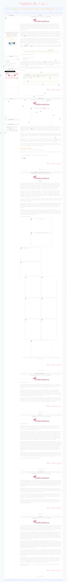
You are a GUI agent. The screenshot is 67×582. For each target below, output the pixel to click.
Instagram (42, 8)
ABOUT (14, 8)
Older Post (41, 95)
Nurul (12, 126)
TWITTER (32, 8)
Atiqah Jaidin (14, 127)
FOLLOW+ (47, 8)
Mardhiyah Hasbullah (11, 130)
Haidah (15, 126)
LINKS (25, 8)
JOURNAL (20, 8)
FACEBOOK (37, 8)
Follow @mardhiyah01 (12, 44)
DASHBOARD (53, 8)
